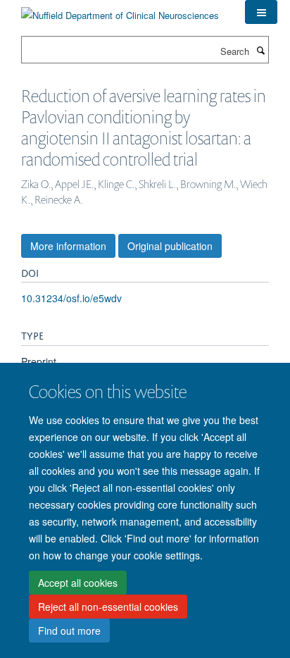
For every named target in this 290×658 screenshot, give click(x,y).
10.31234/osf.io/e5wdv (71, 298)
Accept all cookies (78, 583)
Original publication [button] (170, 246)
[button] (261, 12)
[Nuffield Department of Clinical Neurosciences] (120, 10)
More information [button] (68, 246)
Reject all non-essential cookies (108, 607)
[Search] (260, 50)
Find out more (69, 630)
